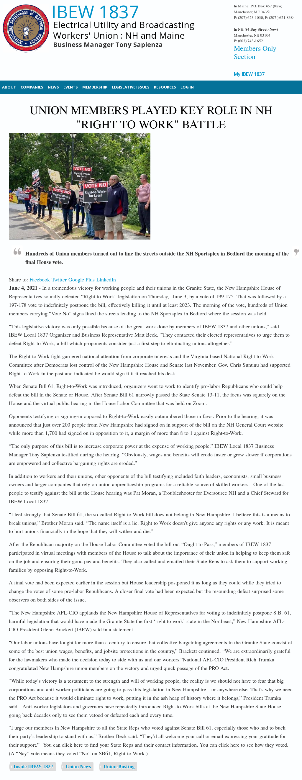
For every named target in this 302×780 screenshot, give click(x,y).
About (9, 87)
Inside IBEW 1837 (33, 766)
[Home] (26, 32)
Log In (187, 87)
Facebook (39, 279)
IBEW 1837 (95, 11)
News (53, 87)
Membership (94, 87)
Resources (165, 87)
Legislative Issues (131, 87)
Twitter (59, 279)
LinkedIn (106, 279)
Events (70, 87)
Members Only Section (255, 52)
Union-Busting (119, 766)
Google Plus (81, 279)
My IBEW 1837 (249, 74)
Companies (32, 87)
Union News (78, 766)
